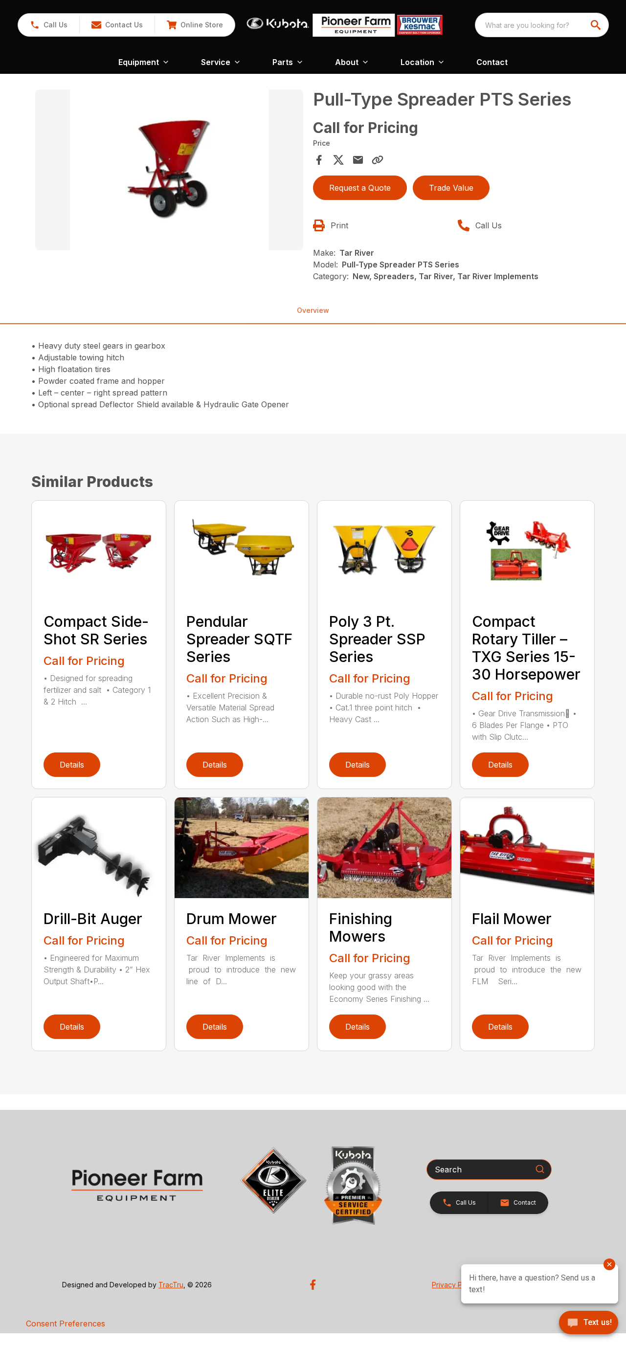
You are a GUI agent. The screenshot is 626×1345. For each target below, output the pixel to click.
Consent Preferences (65, 1323)
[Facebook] (313, 1284)
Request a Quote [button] (360, 188)
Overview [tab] (313, 310)
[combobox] (541, 25)
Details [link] (72, 765)
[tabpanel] (169, 171)
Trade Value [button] (451, 188)
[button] (48, 25)
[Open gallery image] (169, 169)
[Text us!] (588, 1323)
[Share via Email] (358, 160)
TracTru (170, 1284)
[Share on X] (338, 160)
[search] (596, 25)
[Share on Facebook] (319, 160)
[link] (195, 25)
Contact (492, 62)
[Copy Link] (377, 160)
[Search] (540, 1169)
